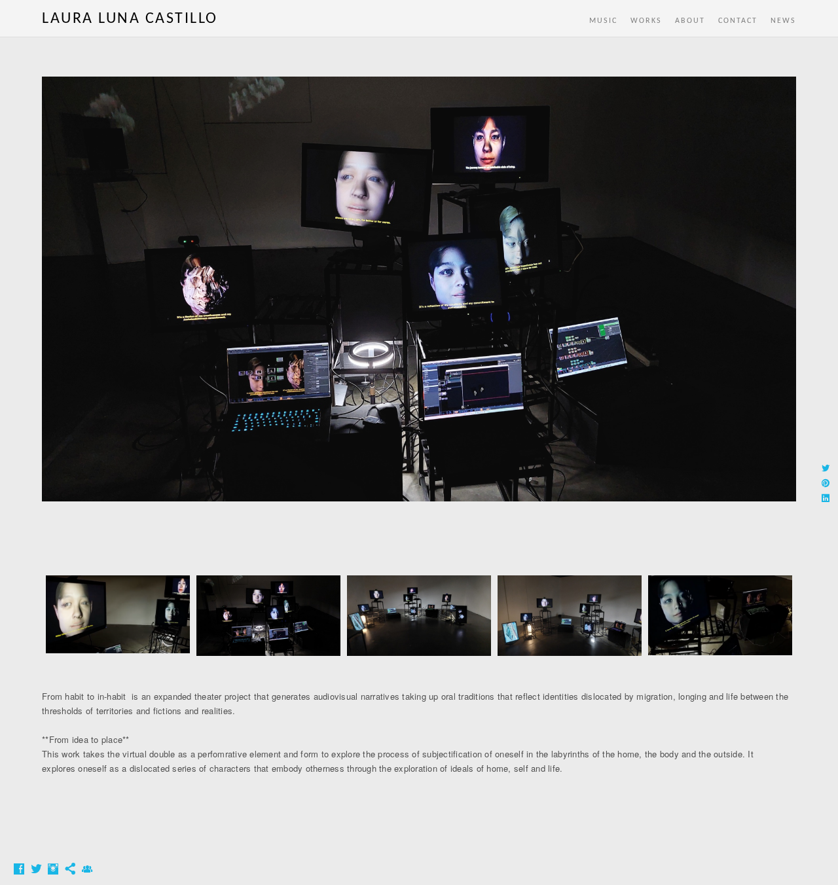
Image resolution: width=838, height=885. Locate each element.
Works (646, 21)
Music (603, 21)
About (690, 21)
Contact (737, 21)
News (783, 21)
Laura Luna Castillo (130, 19)
